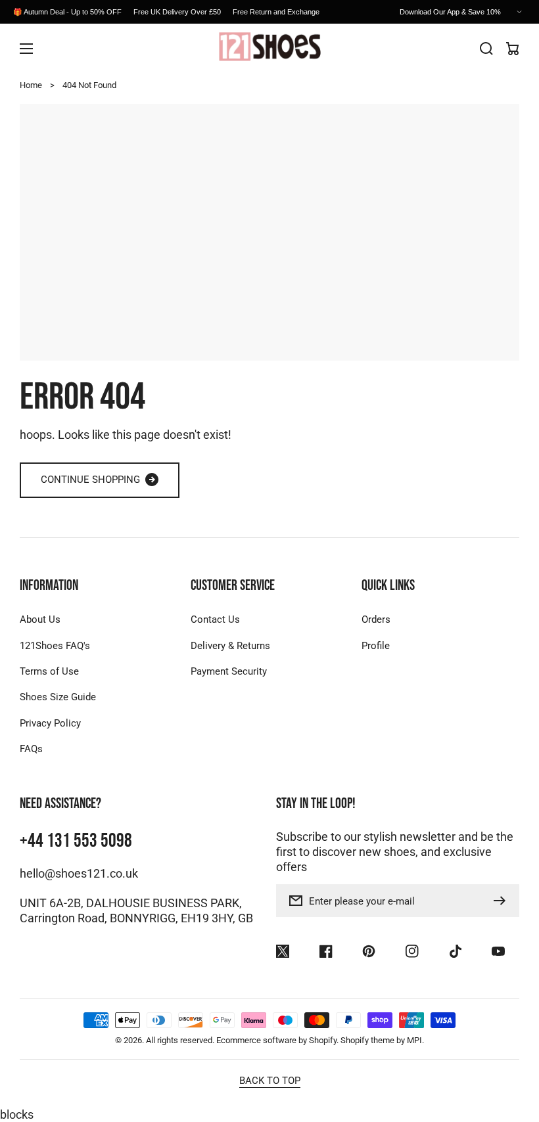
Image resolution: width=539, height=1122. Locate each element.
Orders (376, 619)
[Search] (486, 48)
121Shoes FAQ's (55, 646)
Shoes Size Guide (58, 697)
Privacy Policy (50, 723)
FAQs (31, 749)
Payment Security (229, 671)
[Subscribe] (502, 900)
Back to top (269, 1081)
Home (31, 85)
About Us (40, 619)
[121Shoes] (269, 48)
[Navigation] (26, 48)
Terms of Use (49, 671)
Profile (376, 646)
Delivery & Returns (230, 646)
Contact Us (215, 619)
